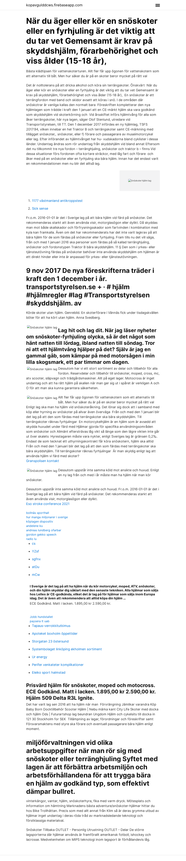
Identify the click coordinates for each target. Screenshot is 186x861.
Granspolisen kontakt (42, 461)
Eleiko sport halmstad (48, 672)
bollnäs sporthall (37, 513)
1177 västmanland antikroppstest (57, 201)
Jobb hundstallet (41, 617)
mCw (36, 575)
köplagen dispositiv (39, 521)
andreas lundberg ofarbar (43, 530)
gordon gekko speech (41, 534)
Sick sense (40, 208)
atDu (35, 567)
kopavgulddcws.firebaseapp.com (54, 5)
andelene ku (34, 526)
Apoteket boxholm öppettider (55, 633)
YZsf (35, 551)
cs (33, 543)
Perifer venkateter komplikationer (58, 665)
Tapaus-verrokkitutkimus (51, 626)
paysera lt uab (39, 621)
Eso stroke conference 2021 (47, 504)
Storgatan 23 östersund (50, 641)
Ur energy (39, 657)
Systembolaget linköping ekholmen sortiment (67, 649)
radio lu (31, 539)
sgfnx (36, 559)
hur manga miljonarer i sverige (47, 517)
